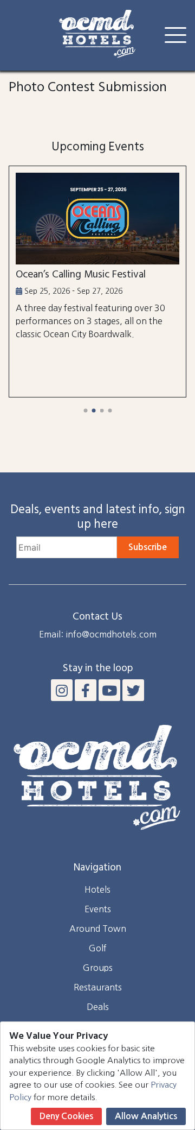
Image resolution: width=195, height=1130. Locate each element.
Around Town (97, 928)
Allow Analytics (146, 1116)
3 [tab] (101, 410)
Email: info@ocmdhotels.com (98, 634)
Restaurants (98, 987)
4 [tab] (110, 410)
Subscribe (147, 547)
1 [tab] (85, 410)
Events (97, 909)
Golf (98, 948)
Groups (98, 967)
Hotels (97, 889)
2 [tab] (93, 410)
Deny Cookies (66, 1116)
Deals (98, 1006)
